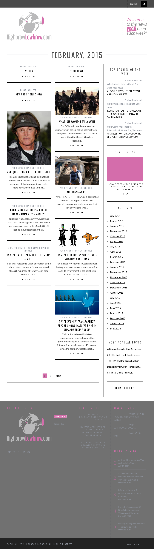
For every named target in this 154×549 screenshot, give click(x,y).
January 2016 (117, 267)
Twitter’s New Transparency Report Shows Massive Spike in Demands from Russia (77, 326)
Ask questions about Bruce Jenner (29, 172)
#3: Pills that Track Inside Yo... (122, 354)
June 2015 (115, 302)
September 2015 (118, 287)
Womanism (126, 130)
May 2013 (115, 328)
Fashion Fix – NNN (128, 434)
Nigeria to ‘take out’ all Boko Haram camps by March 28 (29, 212)
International (127, 84)
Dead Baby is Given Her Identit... (123, 366)
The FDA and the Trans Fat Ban (123, 360)
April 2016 (115, 251)
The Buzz (130, 104)
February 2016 (117, 261)
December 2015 (118, 272)
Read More (29, 77)
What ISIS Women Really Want (77, 121)
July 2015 (115, 297)
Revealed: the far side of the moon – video (28, 257)
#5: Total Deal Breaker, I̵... (120, 372)
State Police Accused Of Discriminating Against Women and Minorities (130, 510)
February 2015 (117, 318)
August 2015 (116, 292)
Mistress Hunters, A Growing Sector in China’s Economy (124, 135)
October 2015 (117, 282)
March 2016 (116, 256)
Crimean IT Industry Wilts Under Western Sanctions (77, 257)
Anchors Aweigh (77, 192)
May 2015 (115, 308)
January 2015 (117, 323)
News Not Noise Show (29, 94)
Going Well (117, 126)
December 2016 (118, 231)
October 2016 (117, 236)
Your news (76, 71)
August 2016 (116, 241)
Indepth (116, 84)
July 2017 (115, 215)
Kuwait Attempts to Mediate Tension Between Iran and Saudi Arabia (124, 114)
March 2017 (116, 220)
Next (58, 375)
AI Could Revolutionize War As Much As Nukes (123, 93)
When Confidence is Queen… (125, 426)
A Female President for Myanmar (124, 349)
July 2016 (115, 246)
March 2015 (116, 313)
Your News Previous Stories (76, 117)
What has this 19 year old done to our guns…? (129, 417)
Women (29, 71)
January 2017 (117, 226)
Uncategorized (16, 248)
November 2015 (118, 277)
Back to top (132, 544)
